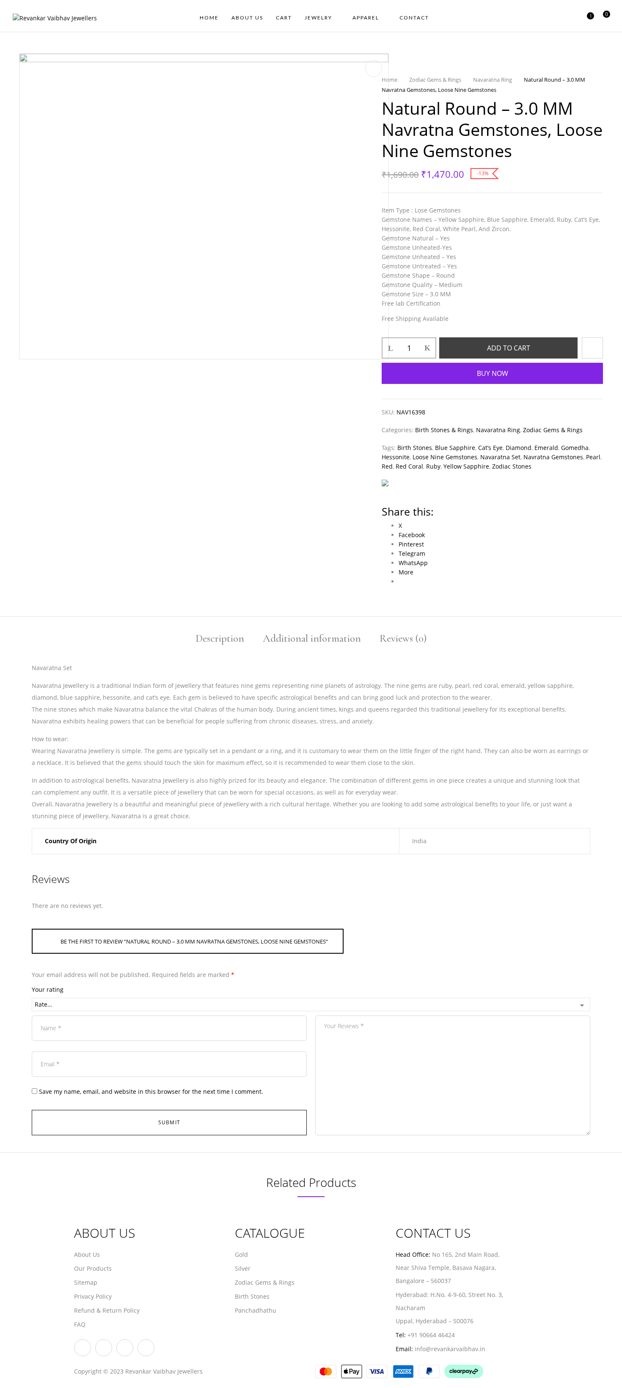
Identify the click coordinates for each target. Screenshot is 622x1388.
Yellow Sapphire (466, 466)
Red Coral (409, 466)
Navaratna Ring (492, 79)
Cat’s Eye (490, 448)
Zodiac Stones (511, 466)
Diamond (518, 448)
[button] (603, 18)
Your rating (47, 989)
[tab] (219, 639)
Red (387, 466)
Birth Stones (414, 448)
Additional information (312, 639)
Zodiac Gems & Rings (435, 79)
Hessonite (396, 457)
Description (219, 639)
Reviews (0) (403, 639)
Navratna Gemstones (553, 457)
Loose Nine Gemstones (445, 457)
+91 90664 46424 (431, 1335)
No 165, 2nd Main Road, (466, 1254)
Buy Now (492, 373)
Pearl (593, 457)
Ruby (433, 466)
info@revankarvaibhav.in (450, 1349)
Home (389, 79)
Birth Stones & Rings (444, 430)
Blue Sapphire (455, 448)
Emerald (546, 448)
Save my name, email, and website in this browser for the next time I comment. (151, 1091)
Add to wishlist (592, 348)
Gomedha (575, 448)
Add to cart (508, 348)
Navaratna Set (500, 457)
